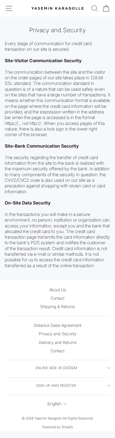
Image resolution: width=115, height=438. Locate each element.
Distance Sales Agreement (58, 325)
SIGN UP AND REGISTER (56, 385)
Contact (57, 298)
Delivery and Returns (57, 342)
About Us (57, 289)
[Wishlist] (3, 434)
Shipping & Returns (57, 306)
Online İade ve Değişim (56, 368)
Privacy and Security (57, 333)
